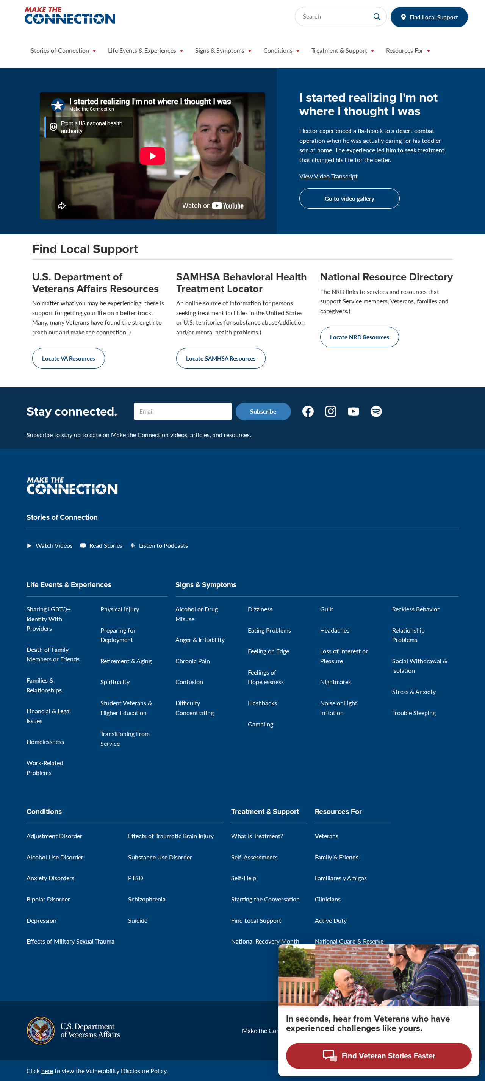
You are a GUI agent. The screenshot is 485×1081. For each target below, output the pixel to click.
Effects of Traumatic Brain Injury (171, 835)
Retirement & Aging (126, 660)
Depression (41, 920)
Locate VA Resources (68, 358)
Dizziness (260, 609)
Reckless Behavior (416, 609)
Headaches (334, 630)
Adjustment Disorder (54, 835)
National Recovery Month (265, 941)
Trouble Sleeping (414, 712)
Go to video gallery (349, 198)
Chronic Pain (192, 660)
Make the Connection (271, 1030)
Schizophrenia (147, 899)
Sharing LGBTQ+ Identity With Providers (48, 619)
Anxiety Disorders (50, 877)
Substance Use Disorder (160, 857)
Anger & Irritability (200, 639)
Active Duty (331, 920)
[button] (63, 52)
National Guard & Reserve (349, 941)
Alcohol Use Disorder (55, 857)
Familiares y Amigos (341, 877)
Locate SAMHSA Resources (221, 358)
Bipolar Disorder (48, 899)
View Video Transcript (328, 176)
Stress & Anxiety (414, 691)
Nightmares (335, 681)
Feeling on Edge (268, 651)
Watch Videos (54, 545)
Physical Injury (119, 609)
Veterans (326, 835)
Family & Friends (336, 857)
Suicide (137, 920)
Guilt (326, 609)
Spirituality (115, 681)
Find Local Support (434, 17)
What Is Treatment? (257, 835)
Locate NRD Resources (359, 337)
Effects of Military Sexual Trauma (70, 941)
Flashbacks (262, 702)
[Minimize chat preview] (471, 951)
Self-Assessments (254, 857)
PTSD (135, 877)
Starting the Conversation (265, 899)
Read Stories (105, 545)
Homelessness (45, 741)
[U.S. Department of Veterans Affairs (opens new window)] (73, 1029)
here (47, 1070)
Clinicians (328, 899)
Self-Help (243, 877)
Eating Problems (269, 630)
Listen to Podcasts (163, 545)
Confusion (189, 681)
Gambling (260, 724)
